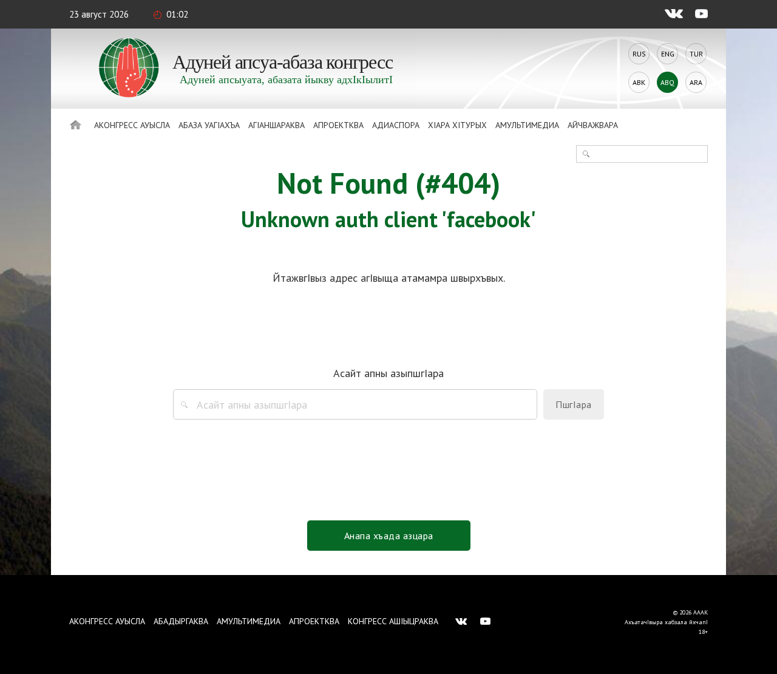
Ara (696, 82)
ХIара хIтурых (457, 125)
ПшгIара (573, 404)
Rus (639, 53)
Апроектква (338, 125)
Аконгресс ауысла (132, 125)
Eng (667, 53)
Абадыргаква (181, 621)
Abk (639, 82)
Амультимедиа (527, 125)
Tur (696, 53)
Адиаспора (395, 125)
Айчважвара (593, 125)
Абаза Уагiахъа (209, 125)
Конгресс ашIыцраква (393, 621)
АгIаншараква (276, 125)
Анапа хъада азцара (388, 535)
